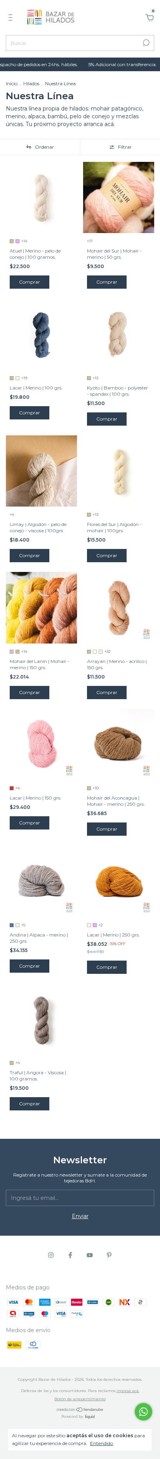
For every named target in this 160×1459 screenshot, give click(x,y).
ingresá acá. (128, 1390)
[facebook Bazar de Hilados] (70, 1255)
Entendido (101, 1443)
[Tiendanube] (80, 1409)
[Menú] (12, 18)
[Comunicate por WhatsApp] (143, 1411)
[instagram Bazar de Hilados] (51, 1255)
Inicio (11, 83)
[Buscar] (145, 42)
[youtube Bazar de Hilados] (90, 1255)
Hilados (31, 83)
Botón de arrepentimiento (80, 1398)
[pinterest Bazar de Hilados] (109, 1255)
